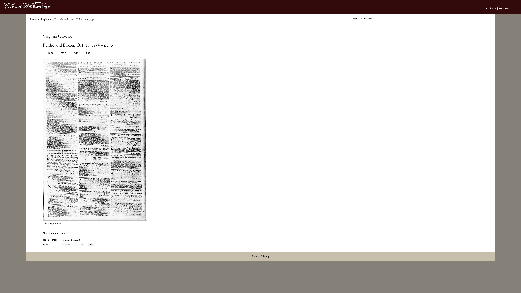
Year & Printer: (50, 239)
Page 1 (52, 53)
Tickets (491, 8)
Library (265, 256)
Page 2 (64, 53)
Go (91, 244)
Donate (504, 8)
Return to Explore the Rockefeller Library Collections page (62, 19)
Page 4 (89, 53)
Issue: (46, 244)
